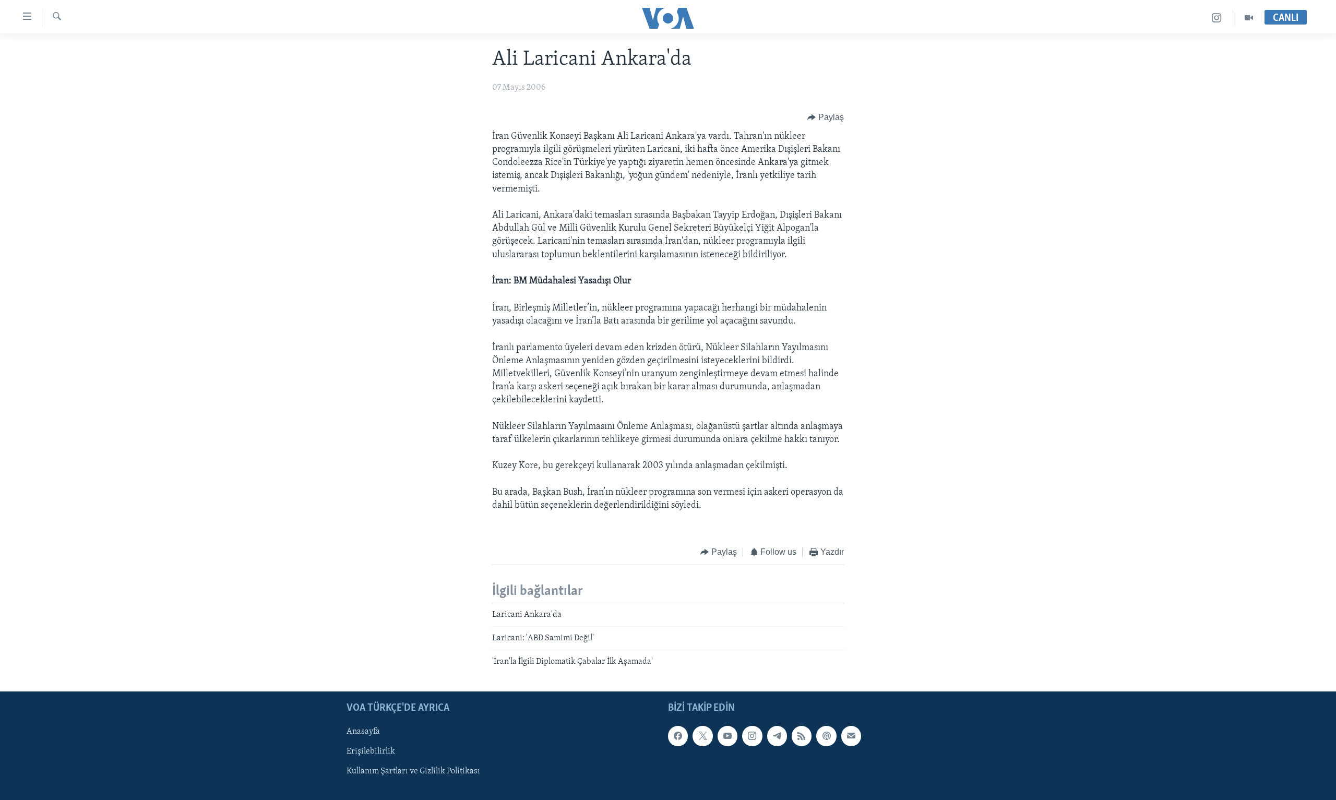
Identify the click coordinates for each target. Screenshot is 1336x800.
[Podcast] (826, 736)
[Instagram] (1216, 18)
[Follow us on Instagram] (752, 736)
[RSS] (802, 736)
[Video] (1249, 18)
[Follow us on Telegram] (777, 736)
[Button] (825, 117)
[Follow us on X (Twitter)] (702, 736)
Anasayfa (363, 731)
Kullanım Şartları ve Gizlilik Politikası (413, 771)
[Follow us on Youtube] (727, 736)
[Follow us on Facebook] (678, 736)
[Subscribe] (851, 736)
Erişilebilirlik (371, 751)
